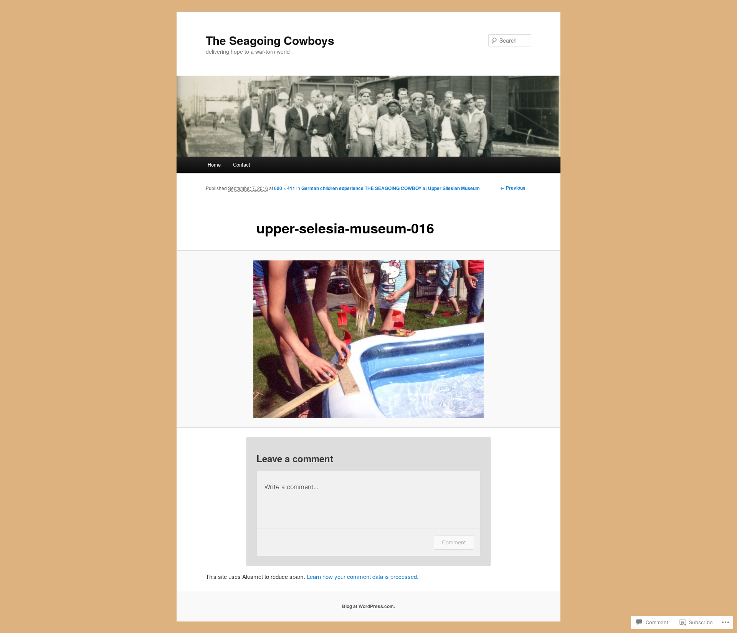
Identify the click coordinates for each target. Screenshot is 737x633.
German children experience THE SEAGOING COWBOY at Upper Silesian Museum (390, 188)
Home (214, 164)
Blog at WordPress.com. (368, 606)
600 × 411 (284, 188)
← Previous (512, 187)
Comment (454, 542)
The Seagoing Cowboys (270, 40)
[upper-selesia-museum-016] (368, 339)
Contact (241, 164)
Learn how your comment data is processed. (362, 576)
